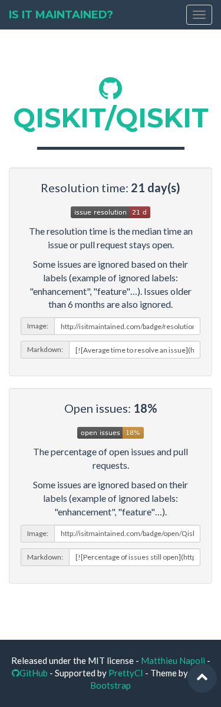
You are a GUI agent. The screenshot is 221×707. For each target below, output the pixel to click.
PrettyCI (125, 672)
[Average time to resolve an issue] (110, 210)
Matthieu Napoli (173, 660)
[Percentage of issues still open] (110, 431)
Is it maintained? (61, 14)
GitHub (33, 672)
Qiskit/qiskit (111, 117)
